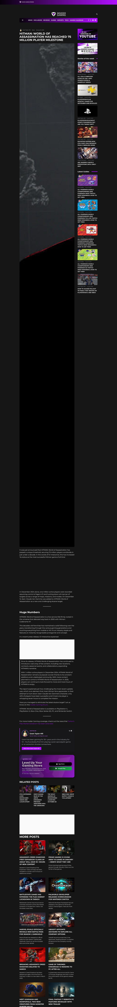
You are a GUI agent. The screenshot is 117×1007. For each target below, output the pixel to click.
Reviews (46, 20)
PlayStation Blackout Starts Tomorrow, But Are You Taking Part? (86, 122)
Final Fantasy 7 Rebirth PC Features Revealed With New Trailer (61, 1001)
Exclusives (38, 20)
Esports (60, 20)
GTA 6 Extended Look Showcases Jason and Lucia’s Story (25, 798)
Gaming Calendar (76, 20)
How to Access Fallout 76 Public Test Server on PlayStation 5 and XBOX (87, 290)
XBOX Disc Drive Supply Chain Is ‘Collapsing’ (68, 796)
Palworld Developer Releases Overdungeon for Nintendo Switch (60, 897)
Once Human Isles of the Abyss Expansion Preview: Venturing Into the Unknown (39, 799)
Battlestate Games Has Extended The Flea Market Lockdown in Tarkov (32, 897)
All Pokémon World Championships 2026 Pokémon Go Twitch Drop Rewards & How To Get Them (87, 267)
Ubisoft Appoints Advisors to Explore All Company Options (60, 931)
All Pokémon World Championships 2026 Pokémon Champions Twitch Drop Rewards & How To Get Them (87, 243)
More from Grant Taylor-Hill (31, 748)
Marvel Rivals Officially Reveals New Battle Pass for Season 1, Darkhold (31, 931)
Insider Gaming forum (39, 705)
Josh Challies (81, 187)
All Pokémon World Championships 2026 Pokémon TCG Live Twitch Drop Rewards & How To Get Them (87, 218)
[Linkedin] (71, 731)
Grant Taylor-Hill (26, 30)
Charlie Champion (82, 74)
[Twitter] (69, 731)
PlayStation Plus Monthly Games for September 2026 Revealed (87, 101)
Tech (67, 20)
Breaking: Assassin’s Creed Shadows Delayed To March (32, 966)
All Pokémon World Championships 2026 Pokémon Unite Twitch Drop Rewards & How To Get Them (87, 193)
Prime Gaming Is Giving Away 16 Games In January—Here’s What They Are (61, 859)
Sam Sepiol (80, 97)
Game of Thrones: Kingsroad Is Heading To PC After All (60, 966)
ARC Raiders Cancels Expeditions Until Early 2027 (87, 164)
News (30, 20)
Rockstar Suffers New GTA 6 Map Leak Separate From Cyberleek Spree (87, 143)
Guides (53, 20)
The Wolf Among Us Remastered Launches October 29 (52, 798)
